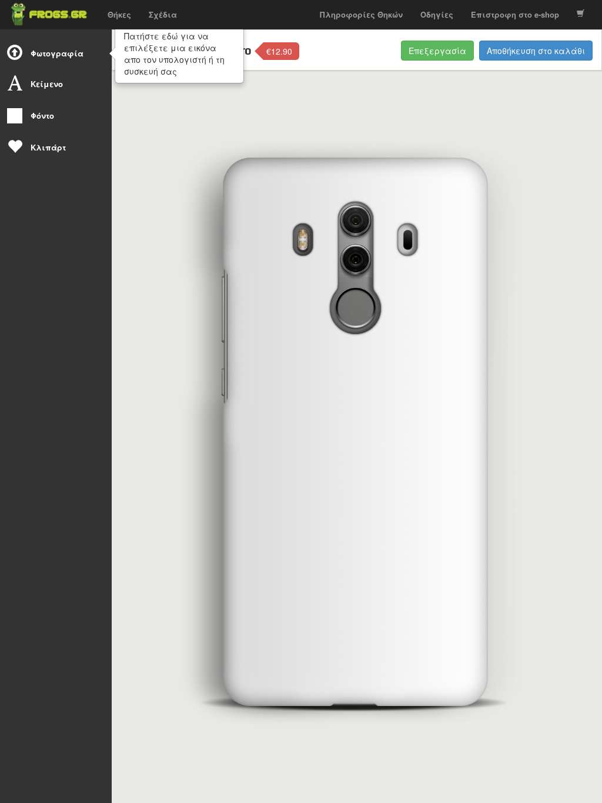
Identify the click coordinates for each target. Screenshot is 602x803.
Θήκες (119, 14)
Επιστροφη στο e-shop (515, 14)
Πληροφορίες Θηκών (361, 14)
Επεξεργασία (437, 50)
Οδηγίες (436, 14)
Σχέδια (163, 14)
